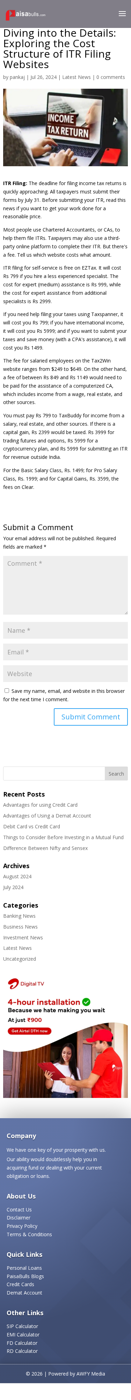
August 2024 (17, 876)
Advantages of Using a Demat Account (47, 815)
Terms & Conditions (29, 1234)
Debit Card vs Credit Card (31, 826)
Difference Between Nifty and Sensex (45, 848)
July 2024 (13, 887)
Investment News (23, 937)
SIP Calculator (22, 1326)
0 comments (110, 77)
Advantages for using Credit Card (40, 804)
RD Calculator (22, 1351)
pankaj (17, 77)
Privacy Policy (22, 1226)
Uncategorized (19, 958)
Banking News (19, 915)
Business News (20, 926)
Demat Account (24, 1292)
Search (116, 773)
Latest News (76, 77)
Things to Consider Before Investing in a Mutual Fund (63, 837)
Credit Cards (20, 1284)
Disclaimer (18, 1217)
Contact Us (19, 1209)
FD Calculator (22, 1343)
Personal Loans (24, 1268)
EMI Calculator (23, 1334)
